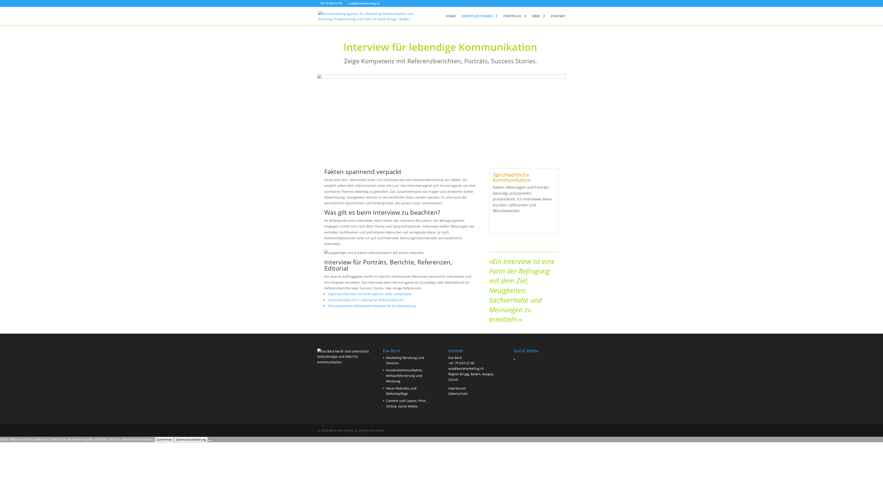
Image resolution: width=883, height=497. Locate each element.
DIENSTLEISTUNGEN (477, 16)
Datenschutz (458, 393)
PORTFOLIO (512, 16)
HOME (451, 16)
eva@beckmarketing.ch (466, 368)
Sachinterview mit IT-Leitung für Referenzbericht (365, 300)
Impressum (457, 388)
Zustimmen (164, 439)
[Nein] (210, 440)
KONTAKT (558, 16)
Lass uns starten (513, 224)
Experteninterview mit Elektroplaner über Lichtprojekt (369, 294)
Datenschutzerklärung (191, 439)
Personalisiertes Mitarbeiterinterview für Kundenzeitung (371, 306)
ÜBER (536, 16)
